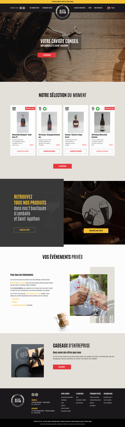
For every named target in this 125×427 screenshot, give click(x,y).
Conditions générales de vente (77, 421)
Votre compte (65, 394)
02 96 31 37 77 (37, 404)
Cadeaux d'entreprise (79, 8)
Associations (15, 299)
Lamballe (13, 283)
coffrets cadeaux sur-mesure (33, 293)
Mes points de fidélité (66, 411)
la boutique (47, 55)
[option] (62, 47)
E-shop (90, 8)
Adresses (63, 405)
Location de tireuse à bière (19, 305)
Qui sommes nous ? (35, 8)
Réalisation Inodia (55, 421)
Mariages (14, 302)
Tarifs (77, 397)
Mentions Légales (88, 421)
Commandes (64, 400)
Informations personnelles (67, 397)
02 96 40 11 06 (37, 413)
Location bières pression (95, 400)
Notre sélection (79, 403)
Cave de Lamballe (107, 400)
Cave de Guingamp (108, 403)
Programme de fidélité (81, 400)
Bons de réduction (65, 408)
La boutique (62, 166)
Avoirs (62, 403)
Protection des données (65, 421)
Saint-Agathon (21, 283)
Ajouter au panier (23, 151)
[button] (24, 229)
